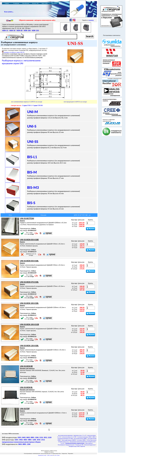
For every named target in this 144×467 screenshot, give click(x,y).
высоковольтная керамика (65, 435)
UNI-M (32, 112)
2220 (49, 438)
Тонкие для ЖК (79, 445)
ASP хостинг (57, 455)
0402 (24, 438)
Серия (27, 105)
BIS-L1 (32, 157)
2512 (43, 440)
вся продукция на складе (75, 102)
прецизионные (8, 442)
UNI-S (31, 127)
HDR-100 (27, 31)
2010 (38, 440)
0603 (28, 438)
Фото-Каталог (25, 3)
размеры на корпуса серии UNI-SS (14, 52)
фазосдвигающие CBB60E (69, 440)
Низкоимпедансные (89, 445)
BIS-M (32, 172)
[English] (7, 20)
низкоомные (19, 442)
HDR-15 (5, 31)
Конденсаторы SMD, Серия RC (77, 446)
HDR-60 (20, 31)
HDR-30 (12, 31)
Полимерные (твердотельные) (66, 445)
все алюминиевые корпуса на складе (26, 102)
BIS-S (31, 203)
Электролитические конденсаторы (74, 443)
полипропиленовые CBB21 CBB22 (86, 437)
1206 (36, 438)
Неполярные (88, 443)
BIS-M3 (33, 188)
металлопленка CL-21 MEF (69, 437)
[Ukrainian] (12, 20)
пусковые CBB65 (81, 440)
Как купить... (9, 12)
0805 (32, 438)
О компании (16, 3)
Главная (7, 3)
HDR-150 (35, 31)
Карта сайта (45, 3)
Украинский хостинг (42, 455)
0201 (19, 438)
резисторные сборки (32, 442)
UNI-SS (32, 142)
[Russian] (10, 20)
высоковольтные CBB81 (80, 438)
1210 (41, 438)
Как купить (54, 3)
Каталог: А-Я (35, 3)
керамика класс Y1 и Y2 (80, 435)
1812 (45, 438)
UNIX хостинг (50, 455)
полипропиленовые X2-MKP (65, 438)
